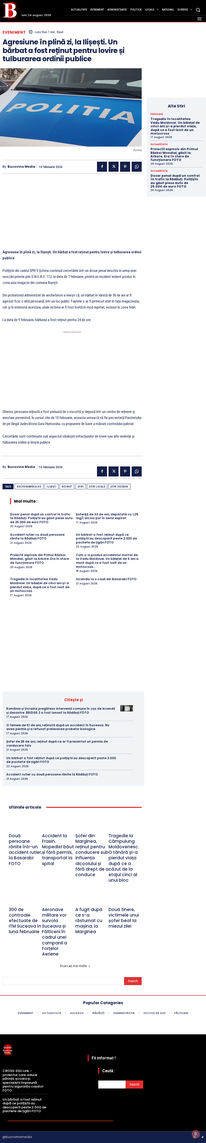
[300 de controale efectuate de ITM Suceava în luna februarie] (25, 897)
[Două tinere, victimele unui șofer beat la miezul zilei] (125, 897)
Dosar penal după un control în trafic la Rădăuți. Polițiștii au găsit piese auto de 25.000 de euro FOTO (41, 518)
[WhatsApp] (137, 167)
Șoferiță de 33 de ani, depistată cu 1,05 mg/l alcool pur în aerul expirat (107, 516)
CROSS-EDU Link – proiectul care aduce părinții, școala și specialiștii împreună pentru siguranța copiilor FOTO (23, 1080)
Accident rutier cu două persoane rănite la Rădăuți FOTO (37, 536)
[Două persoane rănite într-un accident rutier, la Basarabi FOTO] (25, 823)
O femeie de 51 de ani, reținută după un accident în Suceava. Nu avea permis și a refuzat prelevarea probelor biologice (57, 727)
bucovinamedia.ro (29, 486)
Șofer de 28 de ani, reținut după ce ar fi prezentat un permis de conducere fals (57, 743)
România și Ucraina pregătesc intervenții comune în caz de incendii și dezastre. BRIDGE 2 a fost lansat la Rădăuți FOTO (60, 710)
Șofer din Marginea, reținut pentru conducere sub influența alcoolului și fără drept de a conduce (92, 855)
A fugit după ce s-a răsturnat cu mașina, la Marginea (88, 921)
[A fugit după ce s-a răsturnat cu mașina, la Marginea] (92, 897)
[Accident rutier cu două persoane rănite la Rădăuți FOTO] (126, 774)
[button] (198, 9)
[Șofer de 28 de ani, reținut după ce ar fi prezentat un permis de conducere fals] (126, 741)
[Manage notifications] (196, 1134)
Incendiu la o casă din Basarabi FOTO (106, 579)
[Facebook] (102, 167)
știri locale (97, 486)
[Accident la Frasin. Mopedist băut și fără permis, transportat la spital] (58, 823)
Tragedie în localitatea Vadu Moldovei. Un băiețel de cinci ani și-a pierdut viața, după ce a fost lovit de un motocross (39, 585)
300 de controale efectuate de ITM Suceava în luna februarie (25, 921)
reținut (67, 486)
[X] (114, 167)
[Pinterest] (125, 167)
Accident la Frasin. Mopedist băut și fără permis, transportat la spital (58, 849)
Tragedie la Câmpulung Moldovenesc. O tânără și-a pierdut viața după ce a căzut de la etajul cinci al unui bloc (124, 858)
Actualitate (159, 144)
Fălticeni (156, 114)
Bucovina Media (21, 166)
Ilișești (51, 486)
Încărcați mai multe (73, 966)
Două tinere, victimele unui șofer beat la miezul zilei (124, 918)
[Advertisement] (72, 214)
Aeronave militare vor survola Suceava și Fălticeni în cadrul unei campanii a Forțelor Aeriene (54, 932)
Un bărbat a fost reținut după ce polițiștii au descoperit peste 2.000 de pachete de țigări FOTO (106, 538)
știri (81, 486)
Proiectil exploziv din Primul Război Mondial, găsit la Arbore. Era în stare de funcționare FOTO (39, 559)
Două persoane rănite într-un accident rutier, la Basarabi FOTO (25, 849)
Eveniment (14, 32)
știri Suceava (119, 486)
